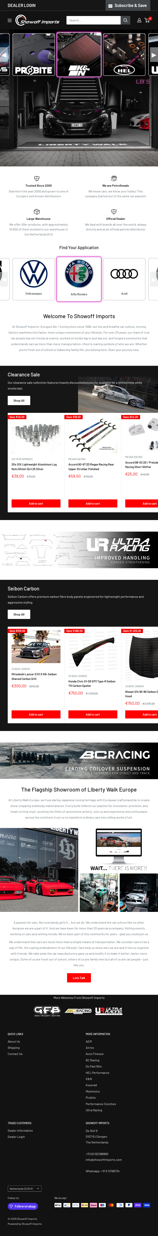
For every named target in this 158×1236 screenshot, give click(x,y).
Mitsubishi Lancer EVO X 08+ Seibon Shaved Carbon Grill (34, 676)
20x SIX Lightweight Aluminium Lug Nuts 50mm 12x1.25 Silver (34, 466)
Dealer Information (20, 1130)
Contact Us (15, 1054)
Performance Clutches (101, 1104)
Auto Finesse (95, 1054)
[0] (147, 20)
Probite (91, 1097)
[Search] (125, 20)
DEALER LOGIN (22, 5)
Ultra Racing (94, 1110)
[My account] (139, 20)
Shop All (18, 400)
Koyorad (91, 1085)
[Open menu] (10, 20)
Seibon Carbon (21, 668)
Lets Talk (79, 978)
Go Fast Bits (94, 1066)
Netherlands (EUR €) (21, 1188)
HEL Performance (97, 1072)
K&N (89, 1079)
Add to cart (36, 503)
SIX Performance (22, 459)
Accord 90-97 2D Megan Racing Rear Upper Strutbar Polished (91, 466)
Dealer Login (16, 1136)
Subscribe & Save (131, 5)
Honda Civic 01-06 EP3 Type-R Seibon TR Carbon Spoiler (91, 683)
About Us (14, 1041)
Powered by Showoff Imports (25, 1223)
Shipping (14, 1047)
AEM (89, 1041)
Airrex (90, 1047)
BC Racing (92, 1060)
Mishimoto (93, 1091)
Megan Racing (77, 459)
